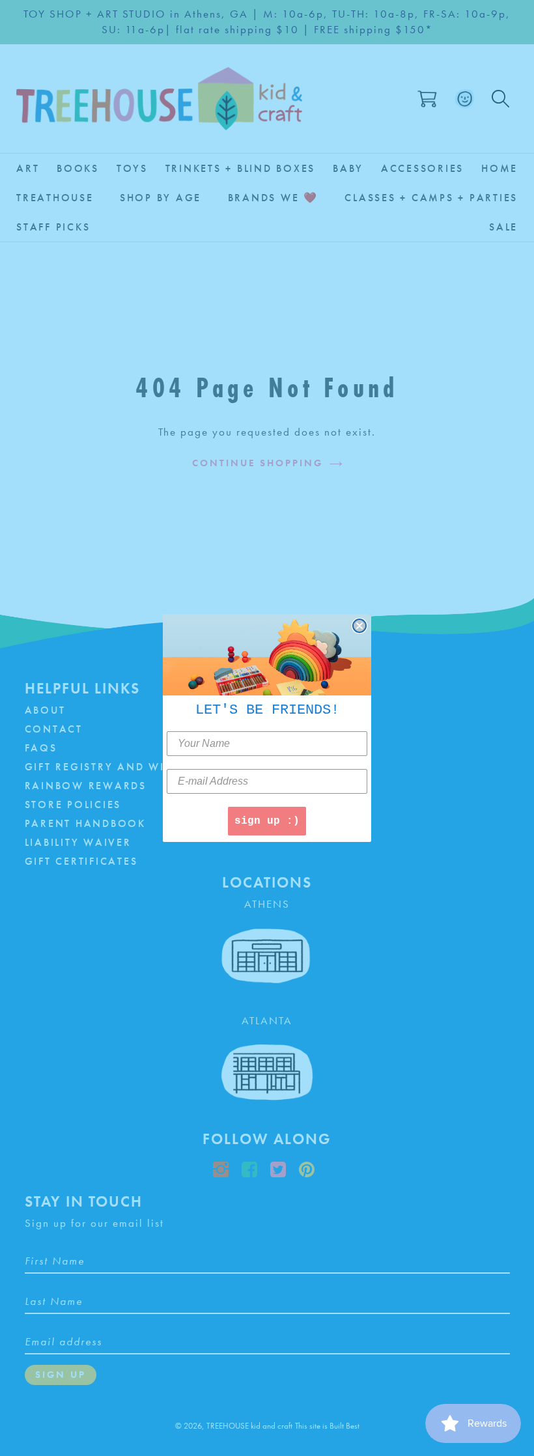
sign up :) (267, 821)
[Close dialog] (359, 625)
